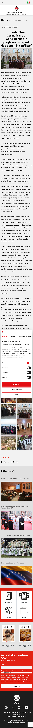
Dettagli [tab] (13, 336)
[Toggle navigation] (2, 2)
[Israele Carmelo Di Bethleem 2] (24, 442)
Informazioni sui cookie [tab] (25, 336)
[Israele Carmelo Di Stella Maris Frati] (8, 411)
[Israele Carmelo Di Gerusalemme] (24, 427)
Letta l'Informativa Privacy (9, 675)
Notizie (24, 20)
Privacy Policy (11, 716)
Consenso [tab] (5, 336)
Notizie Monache (16, 20)
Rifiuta (16, 394)
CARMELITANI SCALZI (16, 12)
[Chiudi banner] (30, 332)
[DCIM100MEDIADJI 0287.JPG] (8, 442)
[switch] (29, 368)
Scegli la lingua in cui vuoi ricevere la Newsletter (14, 671)
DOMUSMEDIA (16, 721)
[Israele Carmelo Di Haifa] (8, 427)
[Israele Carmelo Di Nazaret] (24, 411)
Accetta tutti (16, 384)
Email (2, 664)
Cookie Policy (21, 716)
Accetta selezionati (16, 389)
